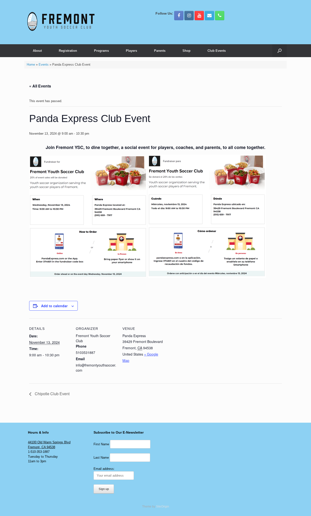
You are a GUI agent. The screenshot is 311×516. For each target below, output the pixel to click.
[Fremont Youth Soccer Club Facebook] (178, 15)
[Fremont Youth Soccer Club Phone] (219, 15)
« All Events (40, 86)
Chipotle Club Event (51, 393)
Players (131, 50)
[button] (279, 50)
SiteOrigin (162, 506)
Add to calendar (54, 305)
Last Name (101, 457)
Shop (186, 50)
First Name (101, 444)
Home (31, 64)
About (37, 50)
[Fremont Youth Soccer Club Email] (209, 15)
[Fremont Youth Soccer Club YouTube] (199, 15)
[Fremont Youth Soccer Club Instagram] (189, 15)
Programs (101, 50)
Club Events (216, 50)
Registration (68, 50)
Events (44, 64)
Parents (159, 50)
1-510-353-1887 (39, 452)
